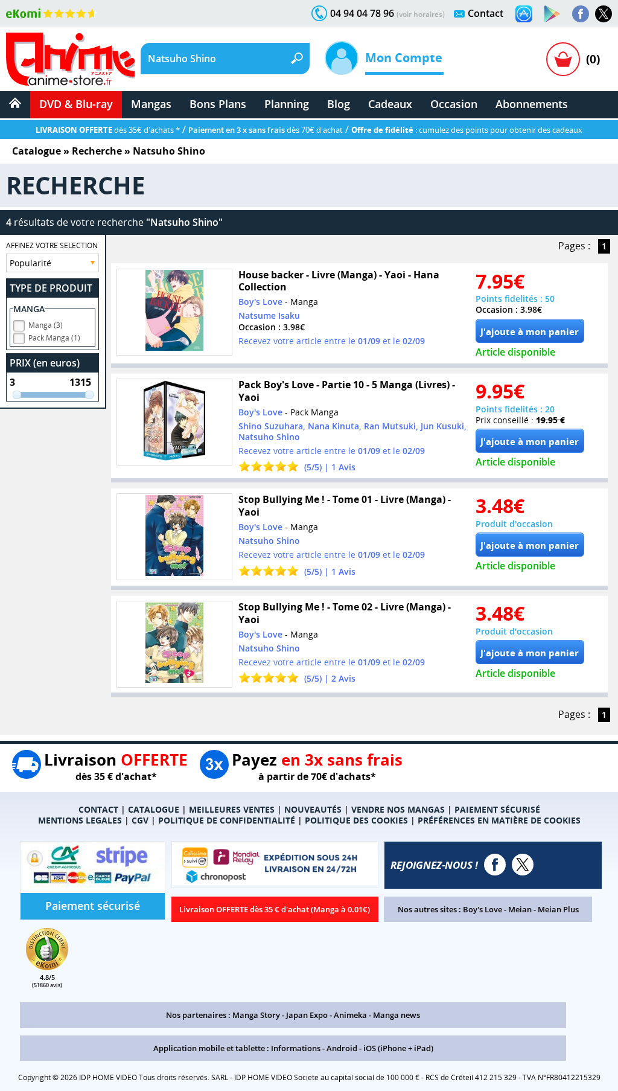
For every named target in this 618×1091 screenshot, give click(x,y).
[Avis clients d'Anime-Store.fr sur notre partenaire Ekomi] (51, 13)
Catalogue (36, 151)
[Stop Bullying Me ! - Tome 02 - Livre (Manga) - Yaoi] (174, 644)
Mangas (151, 104)
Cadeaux (390, 104)
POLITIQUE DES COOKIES (356, 820)
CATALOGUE (153, 809)
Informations (295, 1048)
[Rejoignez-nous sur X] (603, 13)
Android (342, 1048)
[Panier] (563, 59)
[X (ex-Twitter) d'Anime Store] (523, 864)
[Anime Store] (70, 59)
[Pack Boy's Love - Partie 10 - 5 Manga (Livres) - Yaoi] (174, 422)
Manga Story (256, 1014)
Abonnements (531, 104)
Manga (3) (45, 325)
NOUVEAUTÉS (313, 809)
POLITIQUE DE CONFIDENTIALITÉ (226, 820)
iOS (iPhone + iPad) (398, 1048)
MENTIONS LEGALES (80, 820)
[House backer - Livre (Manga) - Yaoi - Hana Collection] (174, 312)
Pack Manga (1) (54, 338)
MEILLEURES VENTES (232, 809)
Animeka (350, 1014)
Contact (485, 13)
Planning (286, 104)
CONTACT (98, 809)
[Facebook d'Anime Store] (495, 864)
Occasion (453, 104)
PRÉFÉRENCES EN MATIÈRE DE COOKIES (499, 820)
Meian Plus (558, 909)
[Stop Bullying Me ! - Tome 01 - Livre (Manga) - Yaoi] (174, 537)
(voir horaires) (421, 14)
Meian (520, 909)
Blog (338, 104)
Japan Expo (307, 1014)
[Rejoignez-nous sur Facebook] (580, 13)
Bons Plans (218, 104)
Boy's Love (482, 909)
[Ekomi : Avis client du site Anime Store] (47, 966)
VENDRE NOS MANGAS (398, 809)
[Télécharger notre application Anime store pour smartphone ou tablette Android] (552, 13)
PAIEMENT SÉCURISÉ (497, 809)
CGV (140, 820)
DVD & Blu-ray (76, 104)
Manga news (396, 1014)
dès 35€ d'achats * (108, 129)
